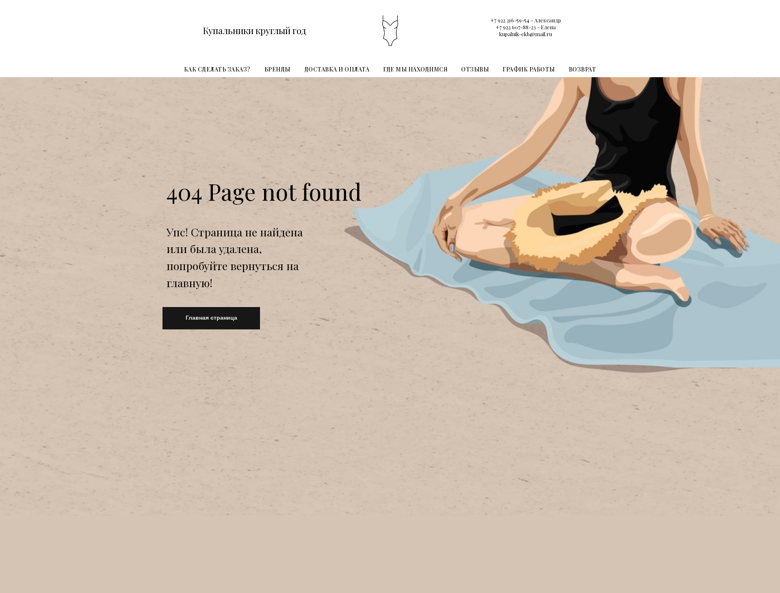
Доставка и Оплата (337, 69)
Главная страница (211, 317)
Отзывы (475, 69)
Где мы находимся (415, 69)
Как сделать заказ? (217, 69)
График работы (529, 69)
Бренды (277, 69)
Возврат (582, 69)
